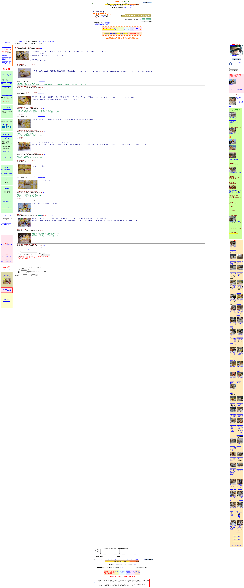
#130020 (231, 514)
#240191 (233, 527)
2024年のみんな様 (236, 536)
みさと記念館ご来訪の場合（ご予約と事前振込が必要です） (116, 33)
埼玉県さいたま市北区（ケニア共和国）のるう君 (240, 312)
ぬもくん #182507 (233, 490)
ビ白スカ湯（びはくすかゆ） (6, 83)
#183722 (231, 429)
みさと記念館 (101, 16)
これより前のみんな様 (236, 545)
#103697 (238, 518)
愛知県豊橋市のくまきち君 (240, 323)
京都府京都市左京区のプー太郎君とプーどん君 (235, 191)
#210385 (240, 512)
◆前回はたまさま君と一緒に (233, 416)
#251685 (231, 450)
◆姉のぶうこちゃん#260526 (240, 262)
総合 (133, 5)
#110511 (238, 517)
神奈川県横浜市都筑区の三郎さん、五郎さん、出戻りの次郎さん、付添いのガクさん (240, 426)
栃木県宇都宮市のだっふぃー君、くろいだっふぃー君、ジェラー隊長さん (240, 337)
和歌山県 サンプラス (6, 151)
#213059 (238, 315)
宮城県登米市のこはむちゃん (233, 378)
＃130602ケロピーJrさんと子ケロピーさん (240, 291)
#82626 (231, 326)
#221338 (231, 253)
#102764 (240, 498)
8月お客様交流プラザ (233, 84)
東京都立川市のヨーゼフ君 (233, 526)
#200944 (238, 274)
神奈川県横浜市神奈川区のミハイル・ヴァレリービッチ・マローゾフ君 (233, 249)
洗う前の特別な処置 (6, 80)
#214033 (231, 528)
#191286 (231, 393)
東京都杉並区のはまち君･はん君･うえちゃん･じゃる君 (233, 509)
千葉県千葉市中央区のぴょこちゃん (240, 272)
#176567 (231, 359)
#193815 (234, 277)
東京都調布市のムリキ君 (234, 133)
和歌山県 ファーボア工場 (6, 150)
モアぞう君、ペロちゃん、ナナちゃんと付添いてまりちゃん (233, 340)
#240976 (238, 370)
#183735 (231, 327)
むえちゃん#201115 (232, 488)
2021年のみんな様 (236, 540)
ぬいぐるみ (117, 5)
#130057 (241, 287)
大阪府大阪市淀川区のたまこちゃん (233, 414)
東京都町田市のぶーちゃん (240, 260)
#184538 (231, 328)
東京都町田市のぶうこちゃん (233, 286)
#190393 (231, 529)
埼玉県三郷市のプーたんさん (233, 402)
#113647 (231, 288)
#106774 (231, 192)
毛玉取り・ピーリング (6, 86)
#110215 (241, 500)
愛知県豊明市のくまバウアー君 (233, 424)
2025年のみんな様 (236, 535)
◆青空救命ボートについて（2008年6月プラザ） (234, 122)
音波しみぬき (9, 82)
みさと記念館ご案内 (107, 22)
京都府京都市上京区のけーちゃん (233, 336)
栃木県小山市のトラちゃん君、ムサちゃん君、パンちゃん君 (233, 354)
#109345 (238, 192)
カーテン (130, 5)
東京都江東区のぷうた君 (233, 485)
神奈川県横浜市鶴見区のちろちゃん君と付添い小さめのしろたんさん (233, 273)
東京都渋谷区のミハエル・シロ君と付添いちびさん (240, 509)
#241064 (231, 264)
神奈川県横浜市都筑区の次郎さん (233, 469)
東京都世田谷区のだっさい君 (233, 367)
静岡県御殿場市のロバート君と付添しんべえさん (233, 498)
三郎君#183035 (240, 435)
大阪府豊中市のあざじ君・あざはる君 (233, 261)
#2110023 (239, 532)
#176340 (231, 515)
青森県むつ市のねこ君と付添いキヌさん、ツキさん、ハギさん (240, 468)
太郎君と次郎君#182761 (239, 433)
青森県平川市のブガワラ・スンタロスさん (240, 445)
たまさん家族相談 (107, 23)
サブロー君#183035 (232, 474)
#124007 (238, 316)
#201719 (231, 358)
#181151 (231, 530)
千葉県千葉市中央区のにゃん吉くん (233, 300)
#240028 (231, 432)
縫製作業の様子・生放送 (236, 55)
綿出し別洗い (3, 82)
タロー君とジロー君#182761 (233, 471)
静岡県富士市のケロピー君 (240, 286)
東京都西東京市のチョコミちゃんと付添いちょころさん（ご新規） (240, 415)
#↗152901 (232, 428)
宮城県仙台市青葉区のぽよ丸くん (240, 403)
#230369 (240, 489)
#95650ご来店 (233, 360)
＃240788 (234, 252)
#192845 (238, 371)
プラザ (140, 19)
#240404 (231, 263)
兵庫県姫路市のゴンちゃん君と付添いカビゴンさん (240, 486)
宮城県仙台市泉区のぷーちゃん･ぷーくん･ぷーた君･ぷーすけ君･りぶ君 (240, 302)
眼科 (7, 179)
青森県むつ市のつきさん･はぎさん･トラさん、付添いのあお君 (233, 446)
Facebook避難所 (237, 62)
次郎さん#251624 (240, 431)
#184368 (238, 513)
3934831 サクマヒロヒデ (128, 7)
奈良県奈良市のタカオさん (233, 390)
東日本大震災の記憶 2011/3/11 (233, 118)
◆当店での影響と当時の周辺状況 (235, 119)
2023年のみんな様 (236, 538)
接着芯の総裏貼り (7, 201)
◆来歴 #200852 (239, 405)
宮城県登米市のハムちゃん (240, 378)
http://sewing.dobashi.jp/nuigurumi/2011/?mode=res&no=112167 (30, 248)
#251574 (234, 449)
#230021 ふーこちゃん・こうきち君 (233, 344)
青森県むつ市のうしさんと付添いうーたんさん (240, 458)
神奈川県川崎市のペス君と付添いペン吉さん (240, 353)
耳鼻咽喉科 (6, 188)
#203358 (231, 430)
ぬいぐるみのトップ (7, 42)
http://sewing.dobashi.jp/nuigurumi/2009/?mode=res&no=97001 (42, 56)
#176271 (238, 275)
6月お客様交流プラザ (233, 159)
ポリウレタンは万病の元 (6, 173)
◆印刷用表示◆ (51, 41)
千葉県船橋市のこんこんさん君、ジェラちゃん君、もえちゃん (240, 527)
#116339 (231, 501)
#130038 (238, 515)
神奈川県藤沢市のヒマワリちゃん (235, 222)
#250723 (231, 460)
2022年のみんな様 (236, 539)
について (6, 157)
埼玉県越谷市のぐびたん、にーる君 (233, 458)
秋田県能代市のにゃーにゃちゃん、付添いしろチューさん (233, 312)
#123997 (231, 427)
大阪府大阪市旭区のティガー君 (240, 367)
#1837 (234, 287)
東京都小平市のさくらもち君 (240, 497)
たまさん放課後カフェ (98, 23)
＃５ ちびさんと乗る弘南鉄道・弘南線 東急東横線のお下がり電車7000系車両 (236, 104)
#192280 (234, 406)
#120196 (238, 516)
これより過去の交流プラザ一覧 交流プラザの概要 (237, 90)
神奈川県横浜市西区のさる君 (235, 172)
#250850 (231, 382)
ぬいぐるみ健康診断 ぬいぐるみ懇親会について (6, 224)
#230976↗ (232, 381)
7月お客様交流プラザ (233, 151)
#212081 (237, 222)
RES (41, 48)
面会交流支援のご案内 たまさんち (102, 24)
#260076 (231, 383)
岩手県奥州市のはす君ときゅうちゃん (233, 323)
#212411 (231, 516)
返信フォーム (41, 41)
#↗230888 (232, 431)
